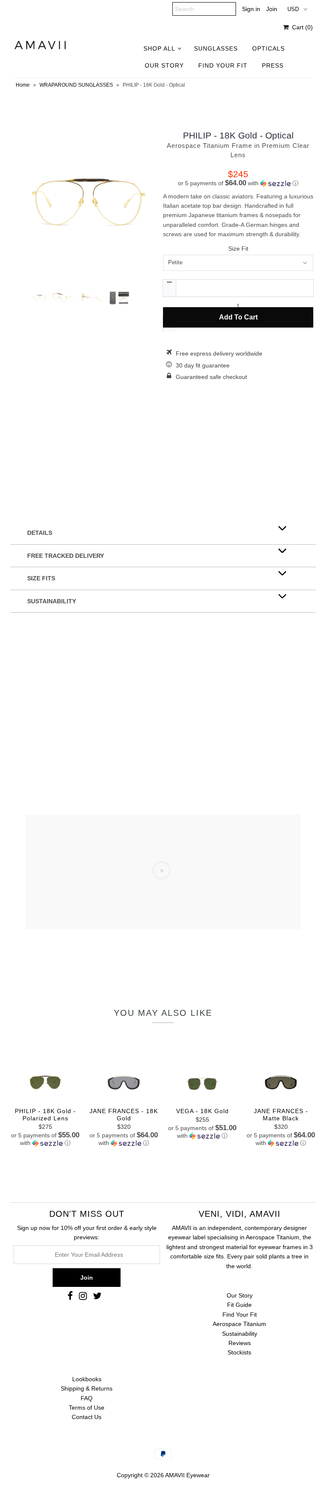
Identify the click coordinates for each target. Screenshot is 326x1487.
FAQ (87, 1398)
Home (23, 85)
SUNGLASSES (216, 48)
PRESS (273, 65)
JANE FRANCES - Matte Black (281, 1115)
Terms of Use (86, 1407)
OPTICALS (268, 48)
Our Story (240, 1295)
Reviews (239, 1343)
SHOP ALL (159, 48)
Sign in (251, 9)
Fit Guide (239, 1304)
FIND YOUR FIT (222, 65)
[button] (238, 183)
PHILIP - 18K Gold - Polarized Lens (45, 1115)
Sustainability (239, 1333)
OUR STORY (164, 65)
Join (271, 9)
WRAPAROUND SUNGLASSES (76, 85)
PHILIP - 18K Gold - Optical (238, 135)
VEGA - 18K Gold (202, 1111)
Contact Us (86, 1416)
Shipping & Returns (86, 1388)
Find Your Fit (239, 1314)
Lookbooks (86, 1379)
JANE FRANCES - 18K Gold (124, 1115)
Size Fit (238, 248)
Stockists (239, 1352)
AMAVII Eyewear (187, 1475)
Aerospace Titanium (239, 1323)
